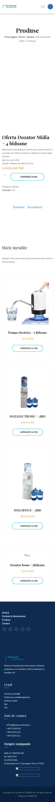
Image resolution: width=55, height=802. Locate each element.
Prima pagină (11, 37)
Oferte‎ (22, 37)
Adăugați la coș (29, 348)
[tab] (19, 208)
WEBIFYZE (33, 796)
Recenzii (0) (35, 207)
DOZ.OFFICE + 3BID (27, 510)
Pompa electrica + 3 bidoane (27, 332)
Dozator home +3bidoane (27, 565)
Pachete (30, 37)
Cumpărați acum (28, 176)
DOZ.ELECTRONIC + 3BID (27, 416)
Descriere (19, 207)
